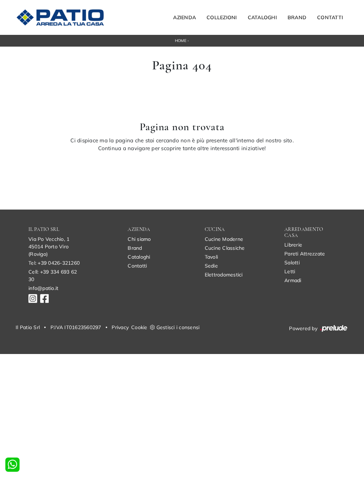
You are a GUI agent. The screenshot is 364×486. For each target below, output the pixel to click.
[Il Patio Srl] (60, 17)
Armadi (292, 280)
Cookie (139, 327)
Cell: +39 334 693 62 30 (52, 275)
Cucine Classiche (225, 248)
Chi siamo (139, 239)
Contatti (330, 17)
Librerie (293, 245)
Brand (297, 17)
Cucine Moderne (224, 239)
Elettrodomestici (224, 274)
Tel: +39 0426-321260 (54, 263)
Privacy (120, 327)
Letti (289, 271)
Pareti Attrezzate (304, 253)
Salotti (292, 262)
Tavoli (211, 257)
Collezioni (222, 17)
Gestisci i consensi (178, 327)
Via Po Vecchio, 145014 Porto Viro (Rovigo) (48, 246)
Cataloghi (262, 17)
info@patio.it (43, 288)
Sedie (211, 266)
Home (180, 40)
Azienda (184, 17)
